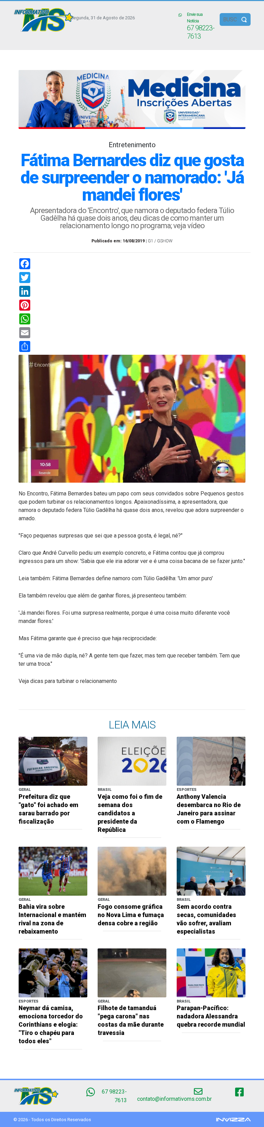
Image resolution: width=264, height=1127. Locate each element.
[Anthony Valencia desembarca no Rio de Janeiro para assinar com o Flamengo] (211, 761)
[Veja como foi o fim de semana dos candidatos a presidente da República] (132, 761)
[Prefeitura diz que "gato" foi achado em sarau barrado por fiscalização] (53, 761)
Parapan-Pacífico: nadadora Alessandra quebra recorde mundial (211, 1016)
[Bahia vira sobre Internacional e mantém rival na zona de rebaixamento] (53, 870)
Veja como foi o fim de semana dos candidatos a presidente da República (130, 813)
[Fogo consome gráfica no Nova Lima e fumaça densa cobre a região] (132, 870)
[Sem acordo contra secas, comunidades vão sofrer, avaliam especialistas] (211, 870)
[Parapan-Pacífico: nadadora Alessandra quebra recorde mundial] (211, 972)
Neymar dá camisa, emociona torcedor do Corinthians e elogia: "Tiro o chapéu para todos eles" (51, 1025)
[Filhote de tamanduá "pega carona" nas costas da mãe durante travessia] (132, 972)
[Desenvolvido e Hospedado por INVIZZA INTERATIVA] (233, 1119)
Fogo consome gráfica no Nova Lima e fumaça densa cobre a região (131, 915)
